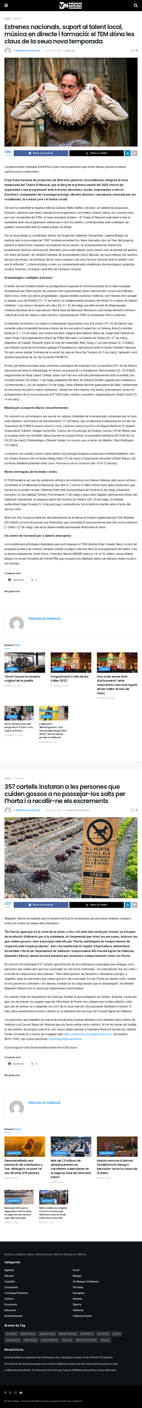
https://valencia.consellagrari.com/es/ (87, 1034)
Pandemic (87, 1333)
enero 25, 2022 (54, 50)
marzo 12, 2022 (13, 686)
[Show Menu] (6, 5)
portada (78, 1287)
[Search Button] (136, 5)
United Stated (49, 1340)
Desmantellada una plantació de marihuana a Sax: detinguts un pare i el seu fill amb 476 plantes (23, 1166)
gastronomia (47, 1333)
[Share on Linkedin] (128, 153)
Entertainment (13, 1316)
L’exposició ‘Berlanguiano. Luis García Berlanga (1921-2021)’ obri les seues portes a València (53, 730)
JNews (16, 1401)
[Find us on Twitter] (10, 1393)
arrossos (11, 1333)
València (84, 810)
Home (7, 18)
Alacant (9, 1276)
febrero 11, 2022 (14, 735)
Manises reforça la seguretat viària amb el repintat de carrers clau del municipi (17, 1213)
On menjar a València (86, 1282)
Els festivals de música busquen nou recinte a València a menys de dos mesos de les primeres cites (61, 1364)
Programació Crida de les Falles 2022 (69, 678)
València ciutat (82, 1316)
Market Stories (67, 1333)
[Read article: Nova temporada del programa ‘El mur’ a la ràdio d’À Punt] (19, 713)
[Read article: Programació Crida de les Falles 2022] (71, 662)
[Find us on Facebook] (5, 1393)
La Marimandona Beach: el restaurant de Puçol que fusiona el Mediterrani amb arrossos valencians (60, 1370)
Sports (77, 1305)
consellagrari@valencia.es (65, 1039)
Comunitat (18, 778)
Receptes (78, 1293)
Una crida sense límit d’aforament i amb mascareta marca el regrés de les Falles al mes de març (117, 684)
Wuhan (105, 1340)
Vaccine (67, 1340)
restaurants (13, 1340)
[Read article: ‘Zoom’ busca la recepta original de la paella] (24, 662)
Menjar (77, 1276)
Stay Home (30, 1340)
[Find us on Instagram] (15, 1393)
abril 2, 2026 (58, 1182)
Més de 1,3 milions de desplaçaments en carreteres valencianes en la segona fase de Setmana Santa (71, 1168)
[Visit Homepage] (71, 5)
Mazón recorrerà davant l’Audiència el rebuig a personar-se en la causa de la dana (117, 1166)
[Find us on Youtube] (20, 1393)
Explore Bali (28, 1333)
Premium (103, 1333)
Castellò (9, 1282)
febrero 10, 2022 (49, 742)
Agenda (17, 18)
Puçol (116, 1333)
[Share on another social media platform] (135, 153)
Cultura (9, 1299)
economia (10, 1305)
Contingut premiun (16, 1293)
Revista (77, 1299)
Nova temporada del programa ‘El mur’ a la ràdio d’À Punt (18, 727)
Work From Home (87, 1340)
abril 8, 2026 (12, 1178)
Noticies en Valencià (28, 50)
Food (76, 1270)
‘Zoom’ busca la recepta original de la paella (22, 678)
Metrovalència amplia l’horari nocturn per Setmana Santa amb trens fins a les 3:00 (53, 1213)
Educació (10, 1310)
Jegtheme (77, 1401)
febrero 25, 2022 (60, 686)
